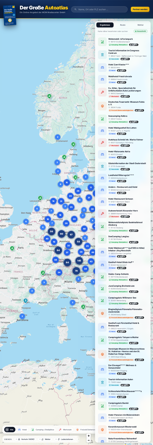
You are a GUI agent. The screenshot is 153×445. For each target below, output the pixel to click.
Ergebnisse (105, 25)
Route (123, 25)
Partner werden (140, 9)
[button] (73, 145)
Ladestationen (67, 439)
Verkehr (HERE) (27, 439)
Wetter (48, 439)
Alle (11, 430)
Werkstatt (67, 430)
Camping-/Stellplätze (45, 430)
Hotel (24, 430)
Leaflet (128, 444)
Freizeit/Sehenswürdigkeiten (92, 430)
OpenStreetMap (146, 444)
